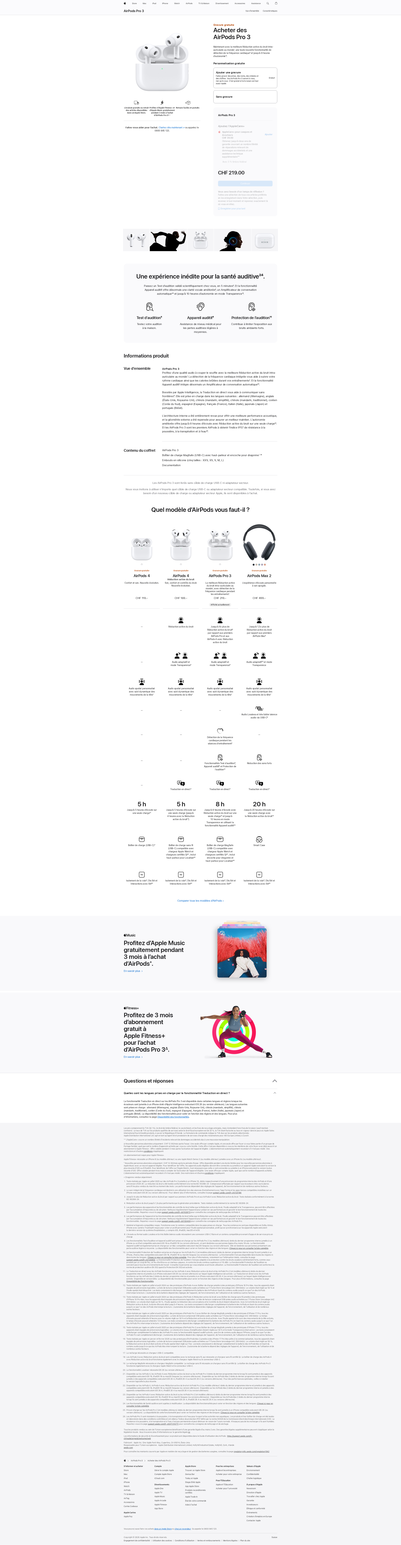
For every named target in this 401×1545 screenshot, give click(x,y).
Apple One (158, 1488)
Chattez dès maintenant (172, 127)
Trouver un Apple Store (195, 1470)
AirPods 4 (142, 575)
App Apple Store (192, 1486)
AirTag (126, 1498)
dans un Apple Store (163, 1529)
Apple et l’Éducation (224, 1485)
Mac (126, 1474)
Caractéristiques (270, 11)
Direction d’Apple (254, 1492)
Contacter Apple (254, 1520)
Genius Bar (190, 1474)
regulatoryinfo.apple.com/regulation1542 (251, 1451)
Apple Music (159, 1496)
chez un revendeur (183, 1529)
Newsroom (251, 1488)
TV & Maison (129, 1494)
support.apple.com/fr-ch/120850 (140, 1260)
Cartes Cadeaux (131, 1506)
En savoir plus (133, 970)
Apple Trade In (191, 1497)
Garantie (250, 1500)
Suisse (274, 1537)
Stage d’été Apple (192, 1482)
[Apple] (125, 1460)
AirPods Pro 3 (134, 11)
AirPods (127, 1490)
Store (126, 1470)
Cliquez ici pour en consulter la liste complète (248, 1248)
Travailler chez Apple (256, 1496)
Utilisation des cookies (162, 1541)
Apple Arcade (160, 1500)
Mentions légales (230, 1541)
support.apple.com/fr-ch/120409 (176, 1221)
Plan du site (245, 1541)
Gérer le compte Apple (164, 1470)
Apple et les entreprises (226, 1470)
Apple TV (158, 1492)
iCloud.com (159, 1478)
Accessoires (129, 1502)
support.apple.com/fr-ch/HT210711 (163, 1424)
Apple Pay (128, 1516)
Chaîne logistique (254, 1478)
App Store (158, 1508)
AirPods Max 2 (259, 575)
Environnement (253, 1470)
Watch (126, 1486)
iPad (126, 1478)
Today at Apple (191, 1478)
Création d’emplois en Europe (259, 1516)
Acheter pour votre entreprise (229, 1474)
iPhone (127, 1482)
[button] (267, 3)
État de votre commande (195, 1501)
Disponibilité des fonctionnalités (173, 1117)
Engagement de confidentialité (137, 1541)
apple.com (128, 1448)
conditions (148, 1151)
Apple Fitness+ (160, 1505)
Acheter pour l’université (226, 1488)
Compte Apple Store (163, 1474)
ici (189, 1432)
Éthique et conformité (256, 1508)
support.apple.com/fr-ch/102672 (176, 1212)
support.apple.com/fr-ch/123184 (227, 1193)
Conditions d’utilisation (184, 1541)
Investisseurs (252, 1505)
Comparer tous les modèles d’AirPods (199, 900)
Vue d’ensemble (252, 11)
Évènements (252, 1513)
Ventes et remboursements (208, 1541)
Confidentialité (253, 1474)
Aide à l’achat (191, 1505)
